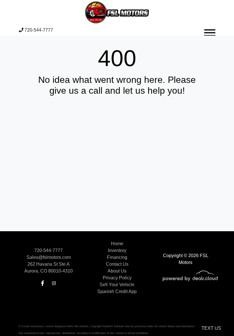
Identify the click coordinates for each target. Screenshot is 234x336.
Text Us (211, 328)
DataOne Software (113, 326)
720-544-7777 (38, 30)
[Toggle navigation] (210, 30)
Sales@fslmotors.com (49, 257)
